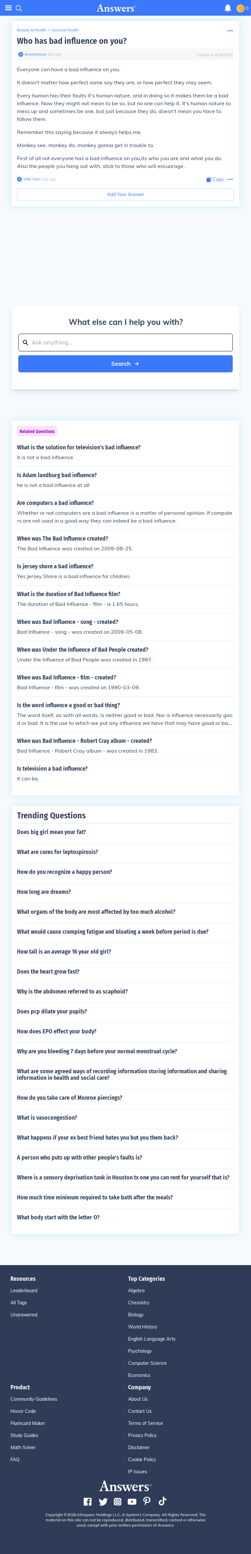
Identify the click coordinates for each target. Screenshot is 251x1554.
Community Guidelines (33, 1399)
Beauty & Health (31, 29)
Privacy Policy (142, 1435)
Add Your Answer (125, 194)
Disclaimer (139, 1447)
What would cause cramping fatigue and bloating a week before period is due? (113, 931)
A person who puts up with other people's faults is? (79, 1157)
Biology (135, 1315)
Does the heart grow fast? (48, 971)
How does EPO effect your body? (56, 1031)
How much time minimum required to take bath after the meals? (95, 1197)
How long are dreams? (44, 891)
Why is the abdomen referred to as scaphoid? (72, 991)
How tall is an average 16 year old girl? (64, 951)
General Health (65, 29)
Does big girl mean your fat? (51, 832)
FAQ (15, 1459)
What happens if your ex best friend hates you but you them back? (97, 1137)
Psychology (140, 1351)
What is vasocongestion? (47, 1117)
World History (142, 1327)
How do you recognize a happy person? (64, 872)
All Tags (18, 1303)
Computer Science (147, 1363)
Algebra (136, 1291)
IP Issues (137, 1472)
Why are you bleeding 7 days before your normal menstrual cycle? (97, 1051)
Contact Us (140, 1411)
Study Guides (24, 1435)
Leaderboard (23, 1291)
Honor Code (23, 1411)
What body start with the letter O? (58, 1217)
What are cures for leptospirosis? (57, 852)
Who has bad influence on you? (71, 41)
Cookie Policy (142, 1459)
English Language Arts (152, 1339)
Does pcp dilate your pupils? (52, 1011)
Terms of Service (145, 1423)
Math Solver (23, 1447)
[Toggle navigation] (8, 8)
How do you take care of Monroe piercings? (69, 1097)
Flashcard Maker (27, 1423)
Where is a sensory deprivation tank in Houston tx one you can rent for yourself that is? (123, 1177)
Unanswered (23, 1315)
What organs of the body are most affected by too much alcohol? (96, 911)
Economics (139, 1375)
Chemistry (138, 1303)
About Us (138, 1399)
